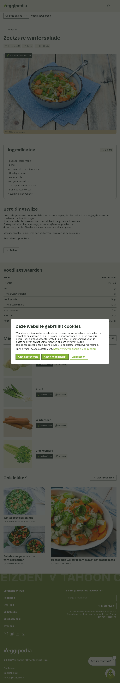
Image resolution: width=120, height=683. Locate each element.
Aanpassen (78, 356)
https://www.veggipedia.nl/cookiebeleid (74, 349)
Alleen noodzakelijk (55, 356)
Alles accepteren (28, 356)
